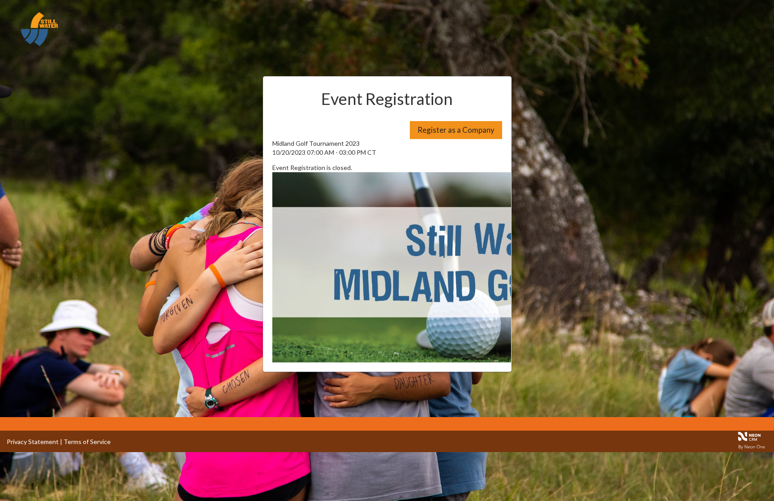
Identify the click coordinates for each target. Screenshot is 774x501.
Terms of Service (87, 441)
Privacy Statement (33, 441)
